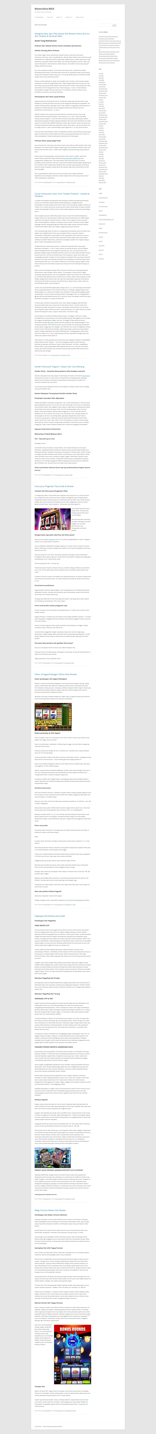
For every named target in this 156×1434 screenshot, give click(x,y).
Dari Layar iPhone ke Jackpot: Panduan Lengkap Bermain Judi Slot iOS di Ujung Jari (109, 47)
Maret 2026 (102, 82)
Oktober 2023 (102, 145)
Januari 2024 (102, 139)
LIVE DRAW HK (103, 215)
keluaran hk (102, 224)
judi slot (101, 237)
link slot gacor (86, 376)
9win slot (50, 322)
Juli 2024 (101, 126)
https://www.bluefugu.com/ (106, 219)
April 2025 (101, 106)
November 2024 (103, 117)
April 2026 (101, 80)
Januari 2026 (102, 86)
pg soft (100, 241)
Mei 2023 (101, 156)
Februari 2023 (102, 163)
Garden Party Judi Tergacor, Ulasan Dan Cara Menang (59, 366)
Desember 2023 (103, 141)
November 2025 (103, 91)
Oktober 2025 (102, 93)
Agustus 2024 (102, 123)
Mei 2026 (101, 78)
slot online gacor (103, 206)
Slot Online (47, 475)
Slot (45, 355)
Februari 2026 (102, 84)
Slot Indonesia (39, 17)
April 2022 (101, 178)
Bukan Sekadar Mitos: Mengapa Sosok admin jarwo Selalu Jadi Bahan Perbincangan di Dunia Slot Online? (109, 54)
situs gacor (102, 202)
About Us (59, 17)
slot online (52, 539)
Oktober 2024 (102, 119)
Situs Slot (50, 17)
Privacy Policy (80, 17)
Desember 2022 (103, 167)
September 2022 (103, 174)
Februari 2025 (102, 110)
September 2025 (103, 95)
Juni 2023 (101, 154)
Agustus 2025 (102, 97)
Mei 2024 (101, 130)
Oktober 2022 (102, 171)
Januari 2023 (102, 165)
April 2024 (101, 132)
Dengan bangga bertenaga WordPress (52, 1426)
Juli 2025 (101, 99)
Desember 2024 (103, 115)
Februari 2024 (102, 136)
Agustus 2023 (102, 150)
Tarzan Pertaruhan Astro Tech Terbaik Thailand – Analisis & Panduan (62, 194)
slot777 (101, 254)
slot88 (36, 1042)
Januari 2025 (102, 113)
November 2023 (103, 143)
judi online (61, 182)
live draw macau (103, 232)
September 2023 (103, 147)
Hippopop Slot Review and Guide (50, 916)
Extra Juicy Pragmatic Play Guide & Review (54, 486)
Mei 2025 (101, 104)
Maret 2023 (102, 160)
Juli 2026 (101, 73)
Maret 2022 (102, 180)
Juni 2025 (101, 102)
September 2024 (103, 121)
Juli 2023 (101, 152)
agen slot (101, 250)
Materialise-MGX (44, 8)
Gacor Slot (82, 1404)
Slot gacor (101, 258)
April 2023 (101, 158)
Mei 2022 (101, 176)
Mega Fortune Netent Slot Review (50, 1210)
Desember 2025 (103, 89)
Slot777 (101, 211)
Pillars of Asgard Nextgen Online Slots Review (56, 674)
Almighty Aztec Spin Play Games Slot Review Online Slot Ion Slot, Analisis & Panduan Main (62, 34)
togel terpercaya (103, 197)
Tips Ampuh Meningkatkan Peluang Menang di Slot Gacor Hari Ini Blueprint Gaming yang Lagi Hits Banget (109, 60)
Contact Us (68, 17)
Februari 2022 (102, 182)
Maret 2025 (102, 108)
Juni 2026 (101, 76)
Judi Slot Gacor (48, 182)
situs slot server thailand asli (71, 158)
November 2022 (103, 169)
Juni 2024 (101, 128)
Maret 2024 (102, 134)
